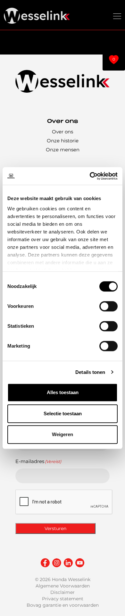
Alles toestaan (63, 392)
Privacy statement (62, 599)
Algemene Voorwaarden (63, 586)
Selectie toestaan (63, 413)
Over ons (62, 132)
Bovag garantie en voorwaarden (63, 605)
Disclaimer (62, 592)
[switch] (108, 306)
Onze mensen (62, 150)
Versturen (55, 528)
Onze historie (63, 141)
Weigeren (62, 434)
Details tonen (90, 372)
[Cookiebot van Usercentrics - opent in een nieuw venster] (90, 176)
